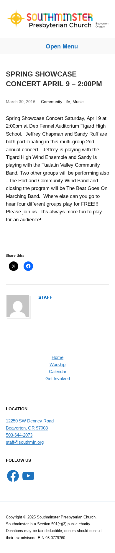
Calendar (57, 371)
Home (57, 357)
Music (78, 101)
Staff (45, 297)
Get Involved (57, 378)
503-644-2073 (19, 434)
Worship (57, 364)
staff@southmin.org (25, 442)
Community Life (55, 101)
